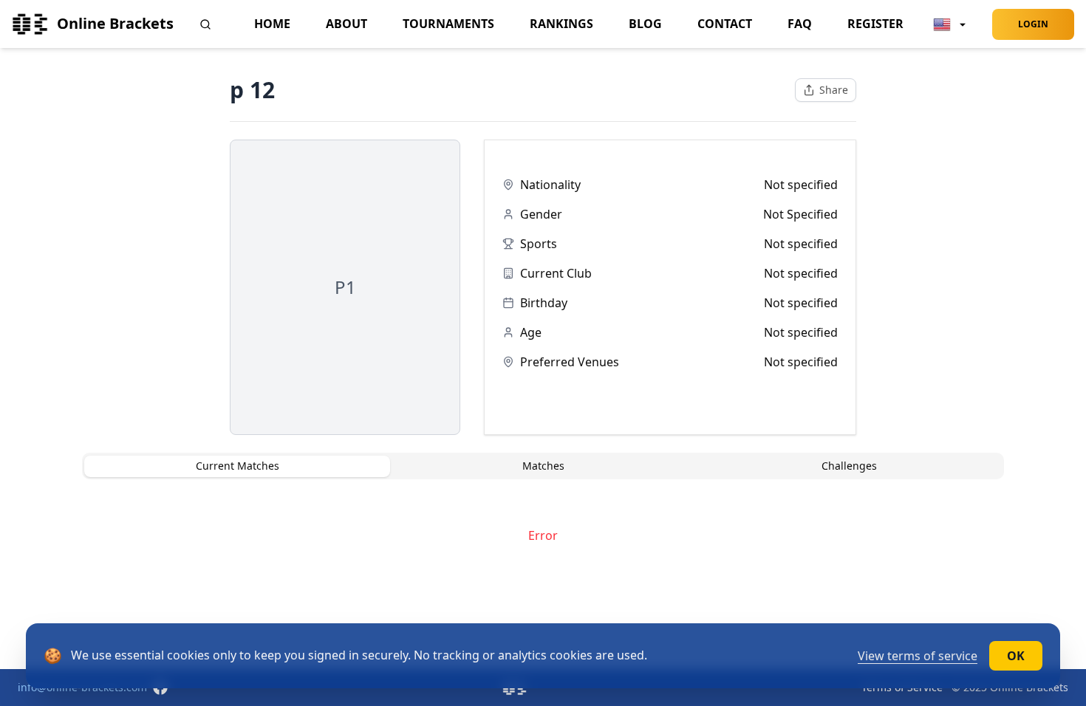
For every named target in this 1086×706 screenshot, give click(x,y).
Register (875, 24)
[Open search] (205, 24)
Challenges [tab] (849, 466)
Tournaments (448, 24)
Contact (724, 24)
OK (1016, 656)
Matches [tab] (543, 466)
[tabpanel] (543, 535)
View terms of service (917, 656)
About (346, 24)
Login (1033, 24)
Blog (645, 24)
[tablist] (543, 466)
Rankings (561, 24)
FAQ (800, 24)
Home (272, 24)
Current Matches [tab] (237, 466)
